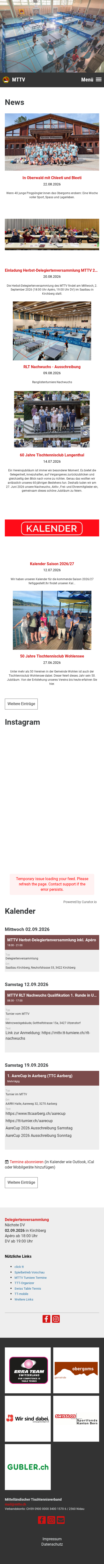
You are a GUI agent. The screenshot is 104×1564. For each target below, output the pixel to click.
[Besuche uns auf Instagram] (56, 1320)
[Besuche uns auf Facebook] (46, 1320)
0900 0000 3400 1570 (49, 1509)
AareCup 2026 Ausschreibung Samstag (39, 1128)
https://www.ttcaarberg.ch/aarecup (36, 1113)
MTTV (18, 80)
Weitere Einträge (21, 704)
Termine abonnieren (27, 1162)
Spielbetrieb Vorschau (30, 1272)
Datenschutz (52, 1544)
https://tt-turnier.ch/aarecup (29, 1120)
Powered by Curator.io (80, 902)
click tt (19, 1267)
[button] (52, 953)
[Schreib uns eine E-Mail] (61, 1521)
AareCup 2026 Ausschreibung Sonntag (39, 1135)
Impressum (52, 1539)
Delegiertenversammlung (27, 1219)
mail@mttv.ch (15, 1504)
